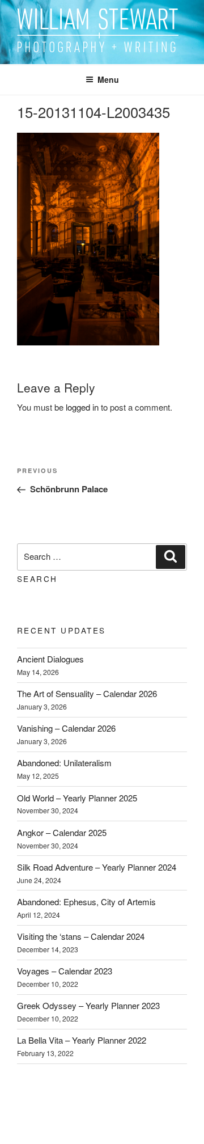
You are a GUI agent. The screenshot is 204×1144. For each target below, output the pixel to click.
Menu (108, 79)
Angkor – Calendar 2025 (62, 832)
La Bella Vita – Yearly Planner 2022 (81, 1040)
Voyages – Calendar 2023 (64, 971)
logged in (82, 407)
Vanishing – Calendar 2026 (66, 728)
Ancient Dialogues (50, 659)
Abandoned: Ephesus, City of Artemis (86, 901)
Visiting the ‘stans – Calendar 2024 (80, 936)
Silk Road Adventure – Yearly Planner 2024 (96, 867)
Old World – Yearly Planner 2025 (77, 798)
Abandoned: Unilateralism (64, 763)
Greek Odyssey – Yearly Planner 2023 (88, 1005)
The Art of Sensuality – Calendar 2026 (87, 693)
